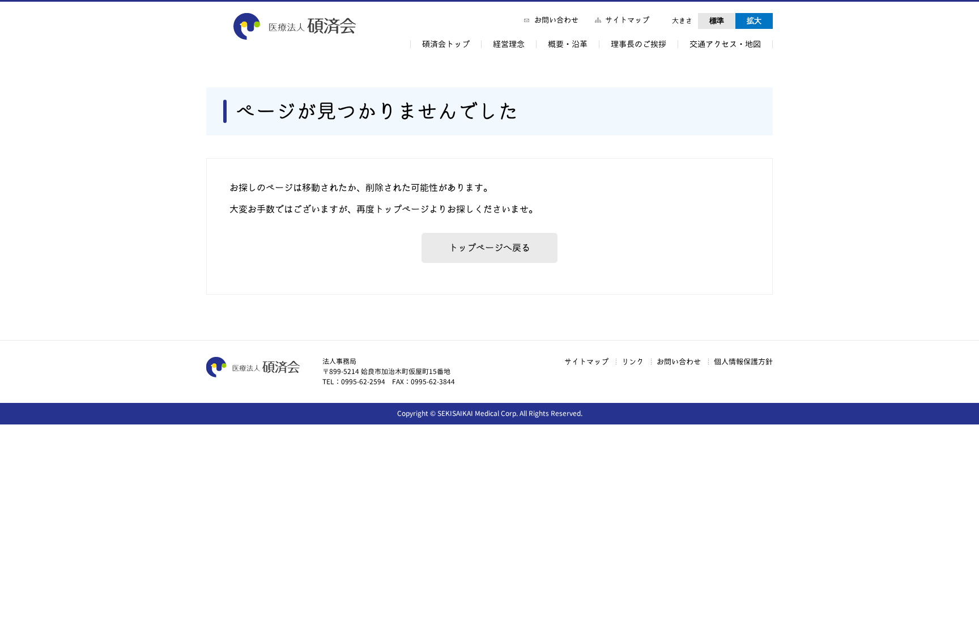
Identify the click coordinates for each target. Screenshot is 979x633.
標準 (716, 20)
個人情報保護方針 (743, 361)
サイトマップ (627, 20)
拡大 (754, 20)
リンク (633, 361)
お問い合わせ (556, 20)
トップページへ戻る (489, 247)
